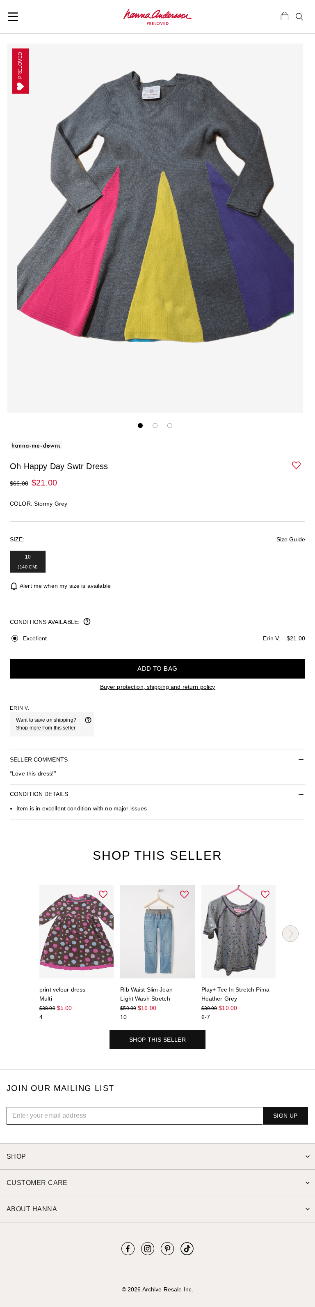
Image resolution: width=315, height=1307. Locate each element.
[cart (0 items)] (284, 15)
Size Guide (290, 539)
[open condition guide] (87, 622)
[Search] (299, 16)
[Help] (88, 724)
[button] (297, 466)
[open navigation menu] (13, 17)
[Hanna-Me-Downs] (158, 17)
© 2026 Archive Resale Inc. (157, 1289)
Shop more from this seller (45, 728)
